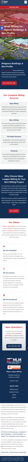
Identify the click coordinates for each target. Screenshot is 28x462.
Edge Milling (14, 103)
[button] (2, 28)
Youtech (22, 460)
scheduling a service (12, 230)
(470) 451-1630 (14, 7)
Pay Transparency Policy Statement (15, 436)
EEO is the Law (5, 432)
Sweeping (14, 151)
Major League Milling (7, 70)
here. (2, 446)
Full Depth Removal (14, 136)
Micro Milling (14, 120)
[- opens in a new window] (14, 367)
